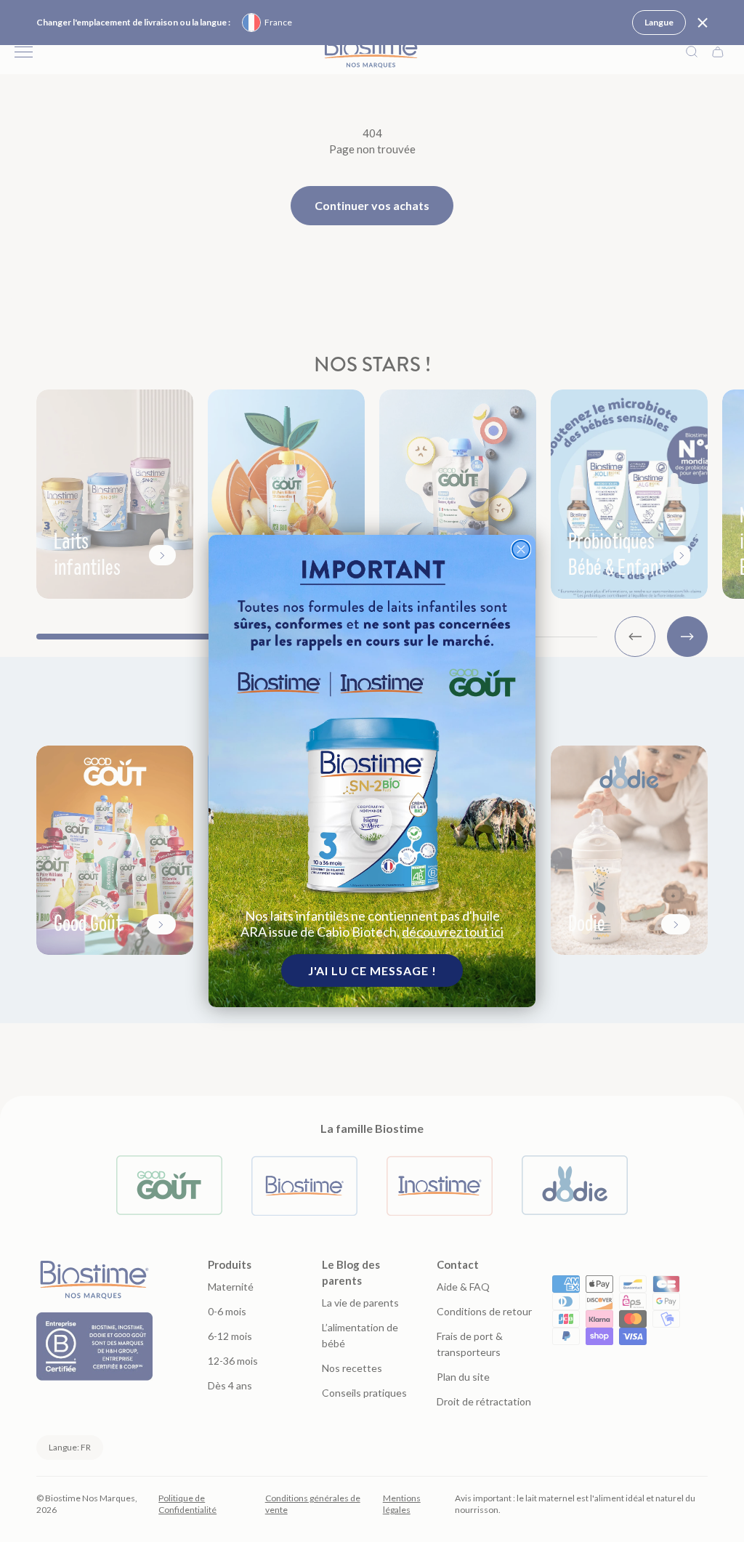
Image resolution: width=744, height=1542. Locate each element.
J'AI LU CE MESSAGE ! (372, 970)
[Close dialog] (521, 549)
